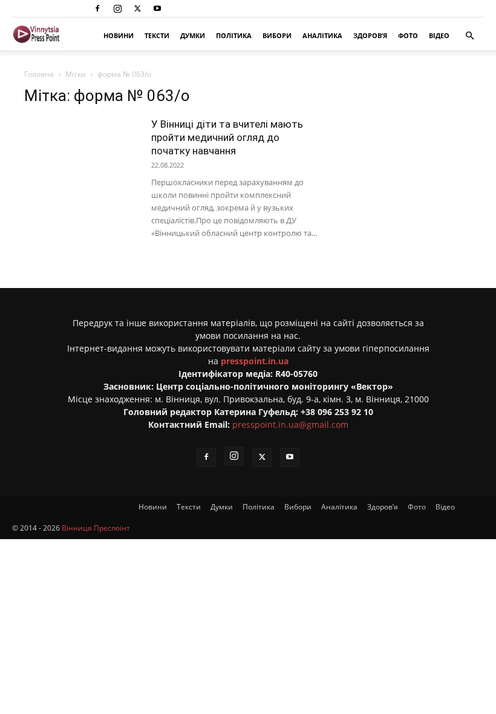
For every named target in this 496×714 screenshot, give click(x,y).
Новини (118, 35)
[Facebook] (97, 8)
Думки (192, 35)
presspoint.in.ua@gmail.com (290, 424)
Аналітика (322, 35)
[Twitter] (137, 8)
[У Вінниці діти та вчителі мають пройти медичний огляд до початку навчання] (81, 157)
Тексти (157, 35)
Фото (408, 35)
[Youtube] (157, 8)
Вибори (277, 35)
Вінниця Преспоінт (96, 528)
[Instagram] (117, 8)
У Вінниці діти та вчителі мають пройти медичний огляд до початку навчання (227, 137)
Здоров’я (370, 35)
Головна (39, 74)
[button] (469, 36)
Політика (234, 35)
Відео (439, 35)
